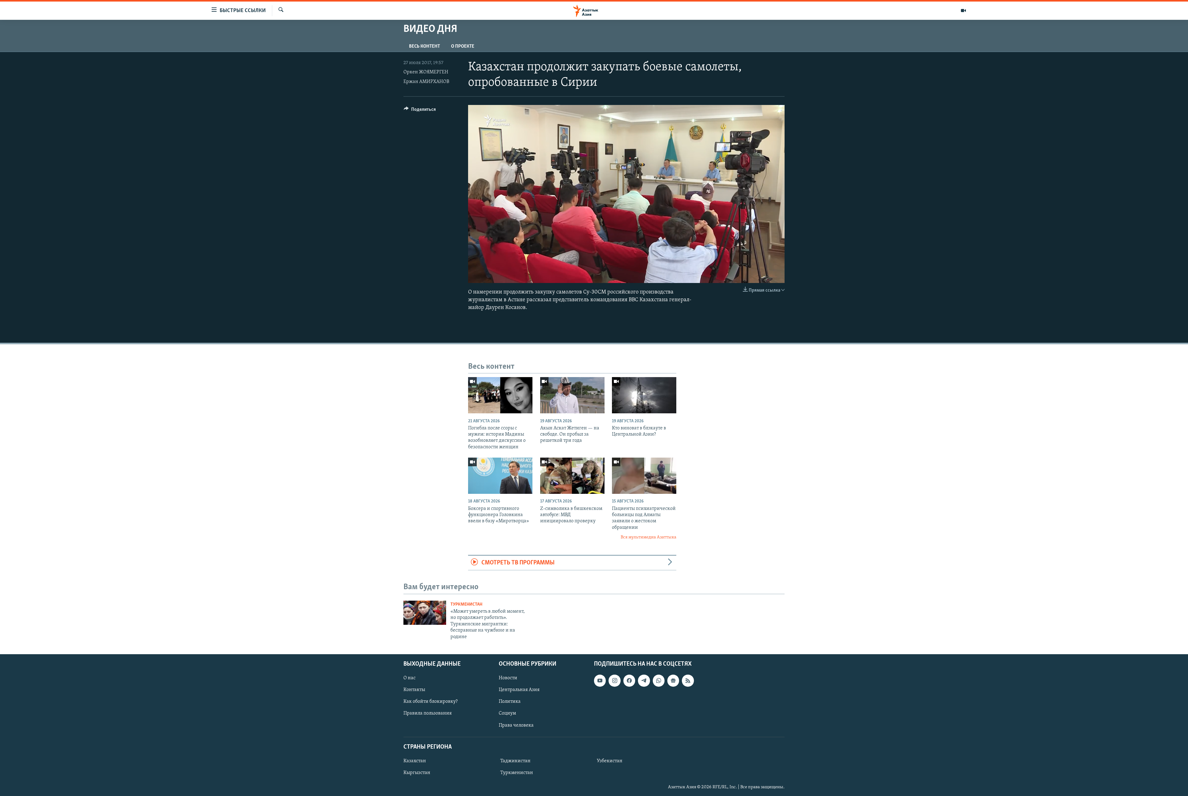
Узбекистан (609, 761)
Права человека (516, 725)
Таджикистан (515, 761)
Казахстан (414, 761)
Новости (508, 678)
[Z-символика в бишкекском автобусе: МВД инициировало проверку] (572, 476)
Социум (507, 713)
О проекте (462, 46)
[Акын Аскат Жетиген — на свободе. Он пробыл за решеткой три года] (572, 395)
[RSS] (688, 680)
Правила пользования (427, 713)
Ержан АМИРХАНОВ (426, 81)
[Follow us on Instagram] (614, 680)
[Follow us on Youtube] (600, 680)
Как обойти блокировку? (430, 701)
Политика (510, 701)
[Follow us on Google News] (673, 680)
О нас (409, 678)
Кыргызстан (416, 772)
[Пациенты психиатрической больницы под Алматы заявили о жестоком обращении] (644, 476)
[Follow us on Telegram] (644, 680)
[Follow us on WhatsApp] (659, 680)
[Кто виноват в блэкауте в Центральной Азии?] (644, 395)
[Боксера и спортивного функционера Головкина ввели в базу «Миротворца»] (500, 476)
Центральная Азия (519, 689)
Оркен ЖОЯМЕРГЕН (425, 72)
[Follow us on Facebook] (629, 680)
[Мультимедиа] (963, 10)
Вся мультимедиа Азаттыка (648, 537)
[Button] (420, 111)
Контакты (414, 689)
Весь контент (424, 46)
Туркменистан (466, 604)
